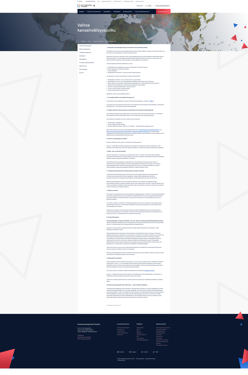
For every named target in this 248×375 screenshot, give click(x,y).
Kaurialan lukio (159, 336)
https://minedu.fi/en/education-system (149, 130)
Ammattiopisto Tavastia (90, 1)
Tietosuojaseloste (140, 358)
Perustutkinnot (120, 329)
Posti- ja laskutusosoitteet (84, 339)
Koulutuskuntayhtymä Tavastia (163, 327)
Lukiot (98, 1)
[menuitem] (81, 11)
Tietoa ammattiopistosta (142, 11)
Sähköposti (139, 333)
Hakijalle (81, 11)
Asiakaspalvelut (127, 11)
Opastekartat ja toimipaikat (84, 337)
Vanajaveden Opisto (160, 331)
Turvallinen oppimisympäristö (86, 62)
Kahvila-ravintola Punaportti (123, 327)
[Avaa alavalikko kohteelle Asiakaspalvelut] (132, 11)
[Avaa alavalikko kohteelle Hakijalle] (84, 11)
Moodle (138, 331)
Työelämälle (116, 11)
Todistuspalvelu (140, 327)
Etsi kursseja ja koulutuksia (162, 5)
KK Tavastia (80, 1)
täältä (151, 101)
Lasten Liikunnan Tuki (139, 1)
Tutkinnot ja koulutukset (93, 11)
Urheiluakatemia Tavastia (128, 1)
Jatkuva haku (120, 334)
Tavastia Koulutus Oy (117, 1)
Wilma (138, 329)
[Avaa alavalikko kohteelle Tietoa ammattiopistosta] (149, 11)
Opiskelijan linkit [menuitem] (162, 11)
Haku (149, 5)
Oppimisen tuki (83, 66)
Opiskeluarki (82, 56)
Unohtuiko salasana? (141, 334)
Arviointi (81, 72)
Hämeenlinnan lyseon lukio (162, 340)
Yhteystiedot (139, 6)
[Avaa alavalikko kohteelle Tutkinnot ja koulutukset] (101, 11)
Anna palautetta (140, 338)
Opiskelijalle (107, 11)
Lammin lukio (159, 338)
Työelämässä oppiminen (85, 52)
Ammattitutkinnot (121, 331)
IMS (137, 336)
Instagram (134, 352)
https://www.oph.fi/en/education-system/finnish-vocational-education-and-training (127, 131)
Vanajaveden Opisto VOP (106, 1)
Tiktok (156, 352)
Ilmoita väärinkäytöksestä (142, 340)
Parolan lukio (159, 334)
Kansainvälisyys (83, 69)
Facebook (122, 352)
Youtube (146, 352)
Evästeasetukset (121, 360)
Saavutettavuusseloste (150, 358)
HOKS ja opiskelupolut (84, 49)
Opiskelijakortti (83, 59)
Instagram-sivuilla (148, 270)
